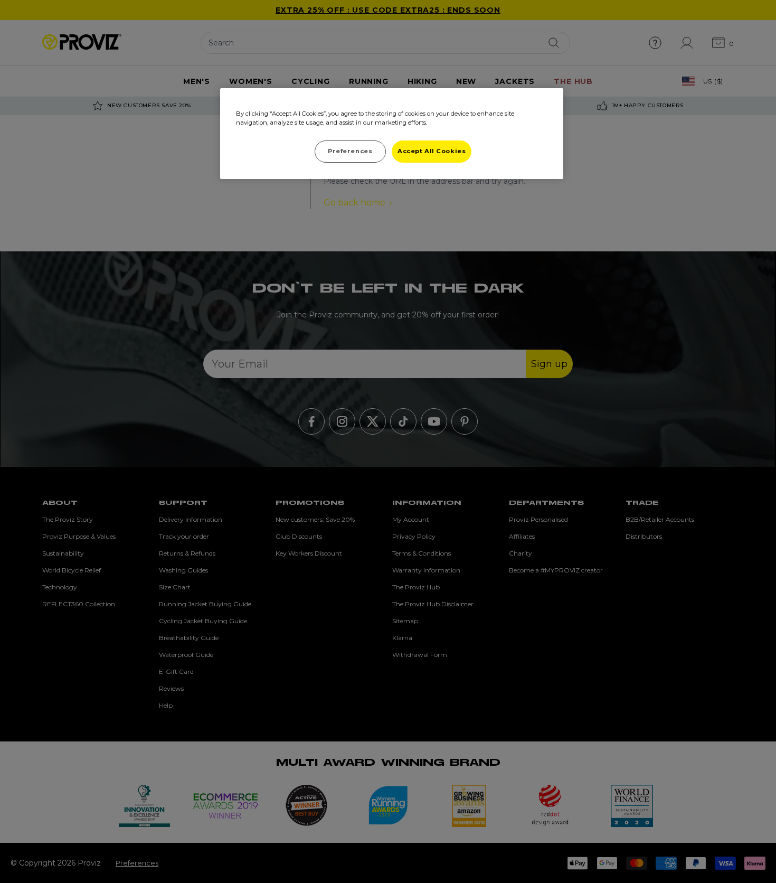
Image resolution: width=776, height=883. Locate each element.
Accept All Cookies (432, 151)
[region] (391, 133)
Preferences (350, 151)
